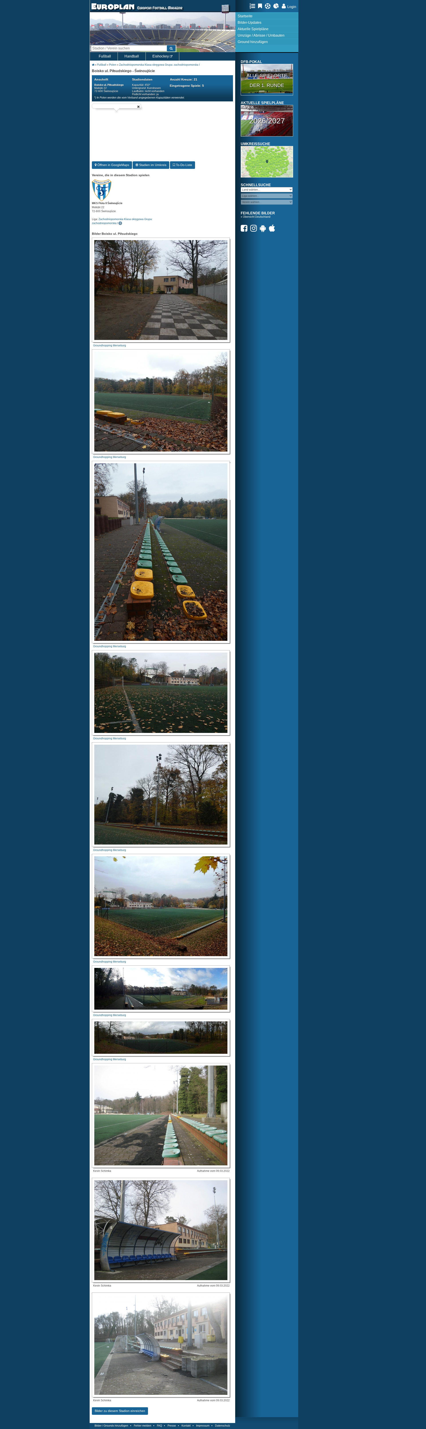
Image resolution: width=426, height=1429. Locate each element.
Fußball (105, 56)
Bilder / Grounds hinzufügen (111, 1425)
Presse (172, 1425)
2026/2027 (267, 120)
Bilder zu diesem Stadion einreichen (120, 1411)
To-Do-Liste (183, 165)
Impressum (202, 1425)
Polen (112, 64)
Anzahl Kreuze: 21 (183, 79)
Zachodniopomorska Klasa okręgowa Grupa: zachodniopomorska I (159, 64)
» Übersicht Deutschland (255, 216)
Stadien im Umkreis (152, 165)
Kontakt (186, 1425)
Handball (131, 56)
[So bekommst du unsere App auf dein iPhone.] (273, 228)
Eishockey (161, 56)
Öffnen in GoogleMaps (113, 165)
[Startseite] (113, 10)
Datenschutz (222, 1425)
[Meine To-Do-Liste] (261, 6)
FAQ (159, 1425)
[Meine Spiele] (269, 6)
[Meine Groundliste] (253, 6)
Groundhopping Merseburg (109, 345)
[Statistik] (277, 6)
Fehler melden (142, 1425)
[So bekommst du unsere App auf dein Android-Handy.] (264, 228)
